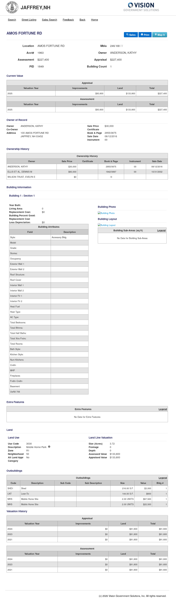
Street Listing (29, 19)
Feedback (68, 19)
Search (12, 19)
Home (94, 19)
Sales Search (49, 19)
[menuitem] (12, 19)
